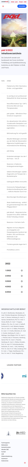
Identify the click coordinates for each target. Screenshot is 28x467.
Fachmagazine (5, 442)
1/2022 (8, 270)
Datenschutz (4, 460)
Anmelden (22, 6)
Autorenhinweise (5, 447)
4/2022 (8, 287)
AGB (2, 454)
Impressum (4, 458)
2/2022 (8, 276)
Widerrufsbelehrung (6, 456)
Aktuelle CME (5, 449)
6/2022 (8, 292)
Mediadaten (4, 445)
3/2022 (8, 281)
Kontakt (3, 451)
